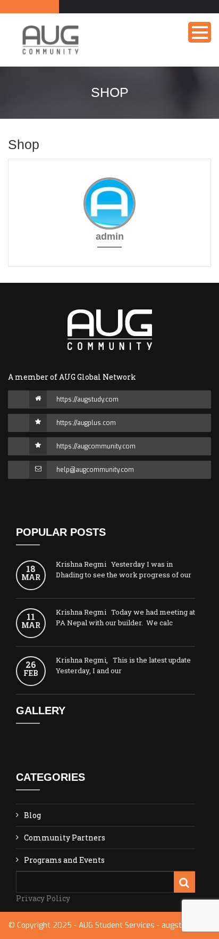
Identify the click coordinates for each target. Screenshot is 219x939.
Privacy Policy (43, 898)
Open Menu (199, 32)
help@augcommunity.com (95, 470)
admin (110, 236)
